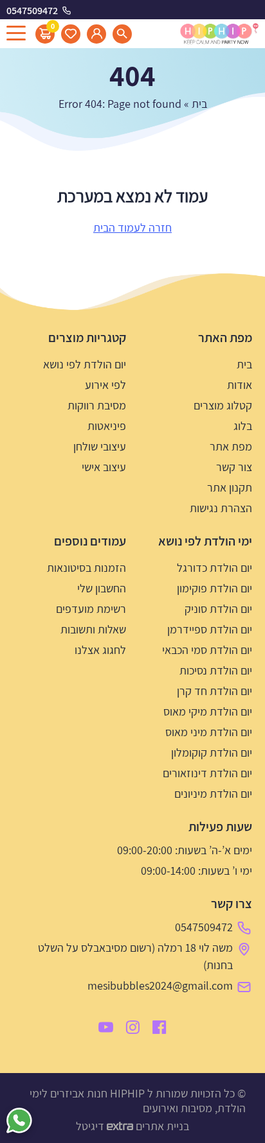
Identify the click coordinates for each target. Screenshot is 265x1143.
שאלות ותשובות (93, 629)
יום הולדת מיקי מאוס (207, 711)
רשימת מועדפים (91, 608)
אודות (239, 384)
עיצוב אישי (104, 467)
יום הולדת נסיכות (215, 670)
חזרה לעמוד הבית (132, 227)
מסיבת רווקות (97, 405)
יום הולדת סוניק (218, 608)
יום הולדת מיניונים (213, 793)
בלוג (242, 425)
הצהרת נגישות (221, 508)
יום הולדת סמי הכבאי (207, 649)
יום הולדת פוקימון (214, 588)
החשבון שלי (101, 588)
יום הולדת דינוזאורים (207, 773)
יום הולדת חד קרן (214, 690)
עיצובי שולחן (99, 446)
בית (199, 103)
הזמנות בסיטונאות (86, 567)
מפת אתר (231, 446)
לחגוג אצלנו (100, 649)
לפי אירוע (105, 384)
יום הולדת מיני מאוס (208, 732)
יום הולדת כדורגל (214, 567)
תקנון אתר (229, 487)
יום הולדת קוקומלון (211, 752)
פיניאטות (106, 425)
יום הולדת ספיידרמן (209, 629)
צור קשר (234, 467)
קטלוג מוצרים (223, 405)
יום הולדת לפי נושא (84, 364)
